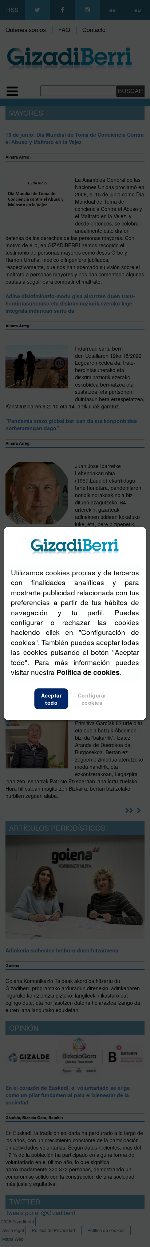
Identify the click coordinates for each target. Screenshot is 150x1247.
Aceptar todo (51, 699)
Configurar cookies (92, 699)
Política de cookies (88, 672)
